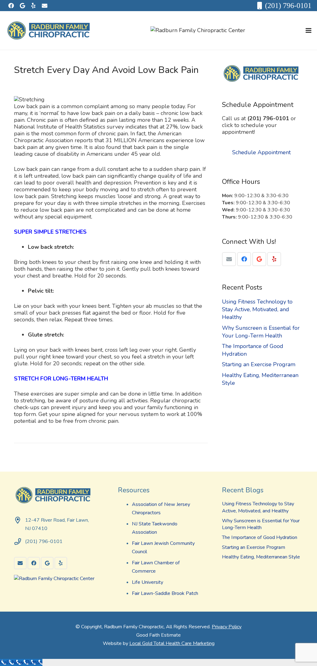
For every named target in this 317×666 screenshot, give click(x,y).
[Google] (22, 5)
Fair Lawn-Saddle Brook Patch (165, 593)
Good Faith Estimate (158, 635)
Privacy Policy (226, 626)
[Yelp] (33, 5)
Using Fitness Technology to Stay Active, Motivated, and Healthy (257, 309)
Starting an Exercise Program (258, 364)
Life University (147, 582)
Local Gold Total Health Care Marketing (172, 643)
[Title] (44, 5)
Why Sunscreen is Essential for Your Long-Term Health (261, 331)
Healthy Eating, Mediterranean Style (261, 557)
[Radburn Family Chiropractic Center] (197, 30)
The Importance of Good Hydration (259, 537)
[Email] (229, 259)
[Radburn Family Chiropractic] (50, 30)
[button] (308, 30)
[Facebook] (11, 5)
